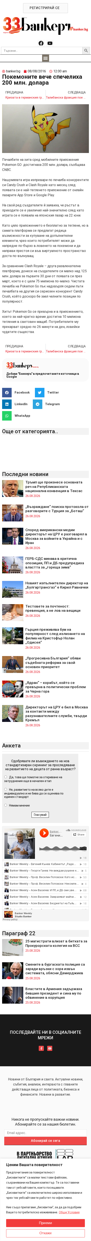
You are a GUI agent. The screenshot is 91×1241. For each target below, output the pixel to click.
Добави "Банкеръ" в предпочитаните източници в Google (42, 375)
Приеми (45, 1223)
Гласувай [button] (40, 814)
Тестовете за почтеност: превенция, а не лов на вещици (52, 608)
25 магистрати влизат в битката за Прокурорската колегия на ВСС (56, 943)
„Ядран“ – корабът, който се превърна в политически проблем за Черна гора (55, 687)
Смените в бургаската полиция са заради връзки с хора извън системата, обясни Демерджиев (55, 968)
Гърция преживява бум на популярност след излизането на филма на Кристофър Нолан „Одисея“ (55, 635)
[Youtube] (50, 43)
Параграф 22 (18, 933)
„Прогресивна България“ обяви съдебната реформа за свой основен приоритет (53, 662)
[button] (45, 58)
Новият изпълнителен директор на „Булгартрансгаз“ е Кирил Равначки (56, 585)
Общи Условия (69, 1212)
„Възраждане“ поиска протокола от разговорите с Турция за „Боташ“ (57, 509)
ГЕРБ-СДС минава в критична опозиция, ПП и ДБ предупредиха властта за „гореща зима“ (54, 562)
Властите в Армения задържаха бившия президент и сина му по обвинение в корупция (53, 993)
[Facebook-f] (41, 1048)
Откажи (45, 1233)
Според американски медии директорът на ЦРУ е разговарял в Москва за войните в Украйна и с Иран (56, 536)
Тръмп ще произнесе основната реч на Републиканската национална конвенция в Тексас (54, 486)
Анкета (11, 745)
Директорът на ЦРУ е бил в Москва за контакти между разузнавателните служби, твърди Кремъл (56, 713)
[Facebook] (41, 43)
